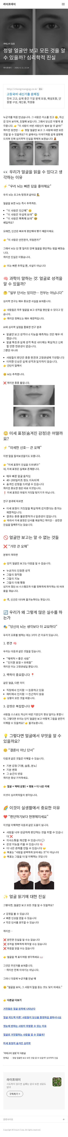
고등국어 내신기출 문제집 (23, 94)
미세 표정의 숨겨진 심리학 (17, 1043)
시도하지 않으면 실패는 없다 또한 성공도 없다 (26, 1085)
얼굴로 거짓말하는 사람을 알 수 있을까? (24, 1034)
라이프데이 (9, 4)
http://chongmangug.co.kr (22, 89)
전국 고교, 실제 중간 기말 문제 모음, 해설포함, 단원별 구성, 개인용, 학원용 (34, 100)
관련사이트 (8, 1119)
